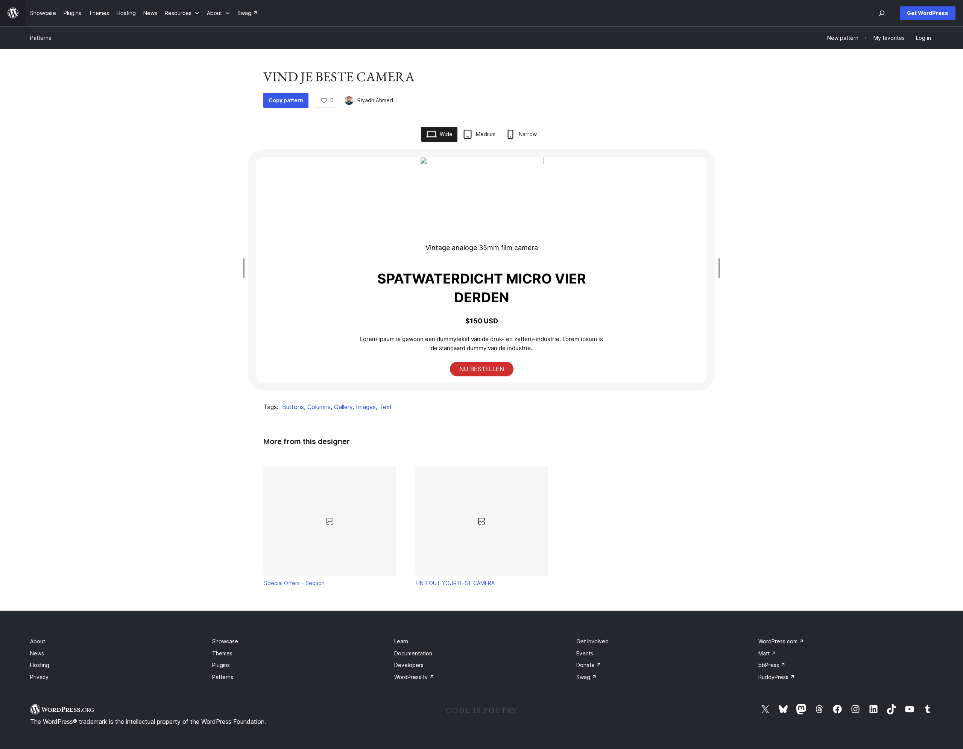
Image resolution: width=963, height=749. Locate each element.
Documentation (413, 653)
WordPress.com (781, 641)
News (37, 653)
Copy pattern (286, 100)
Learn (401, 641)
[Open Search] (881, 13)
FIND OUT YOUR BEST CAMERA (455, 583)
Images (366, 407)
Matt (767, 653)
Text (385, 407)
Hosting (39, 665)
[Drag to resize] (245, 268)
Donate (588, 665)
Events (584, 653)
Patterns (40, 38)
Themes (222, 653)
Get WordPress (927, 13)
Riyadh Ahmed (375, 100)
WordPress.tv (414, 677)
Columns (319, 407)
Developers (409, 665)
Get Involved (592, 641)
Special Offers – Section (294, 583)
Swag (586, 677)
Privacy (39, 677)
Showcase (225, 641)
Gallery (343, 407)
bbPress (771, 665)
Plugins (221, 665)
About (37, 641)
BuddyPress (776, 677)
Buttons (293, 407)
